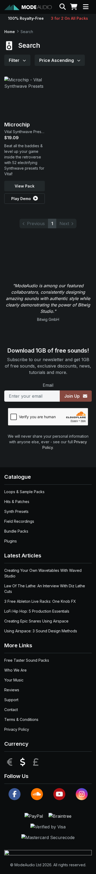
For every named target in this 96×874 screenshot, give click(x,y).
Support (11, 699)
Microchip (17, 124)
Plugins (10, 541)
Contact (11, 709)
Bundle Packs (16, 531)
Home (9, 31)
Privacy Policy (16, 729)
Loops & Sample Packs (24, 491)
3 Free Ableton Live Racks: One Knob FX (40, 601)
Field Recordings (19, 521)
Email (48, 385)
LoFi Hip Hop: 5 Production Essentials (36, 611)
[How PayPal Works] (34, 815)
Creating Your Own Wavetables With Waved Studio (43, 573)
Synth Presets (16, 511)
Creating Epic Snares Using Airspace (36, 621)
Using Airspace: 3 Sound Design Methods (40, 631)
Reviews (11, 690)
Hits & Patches (16, 501)
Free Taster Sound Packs (26, 660)
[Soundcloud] (37, 794)
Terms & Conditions (21, 719)
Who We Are (15, 670)
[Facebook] (15, 794)
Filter (15, 60)
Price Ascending (57, 60)
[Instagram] (82, 794)
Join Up (72, 396)
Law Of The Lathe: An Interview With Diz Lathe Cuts (44, 589)
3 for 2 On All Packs (69, 18)
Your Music (13, 680)
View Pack (24, 186)
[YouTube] (59, 794)
